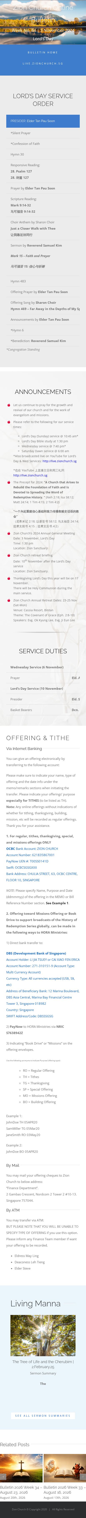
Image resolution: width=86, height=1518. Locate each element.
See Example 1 (57, 903)
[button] (3, 1477)
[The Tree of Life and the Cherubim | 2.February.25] (43, 1335)
